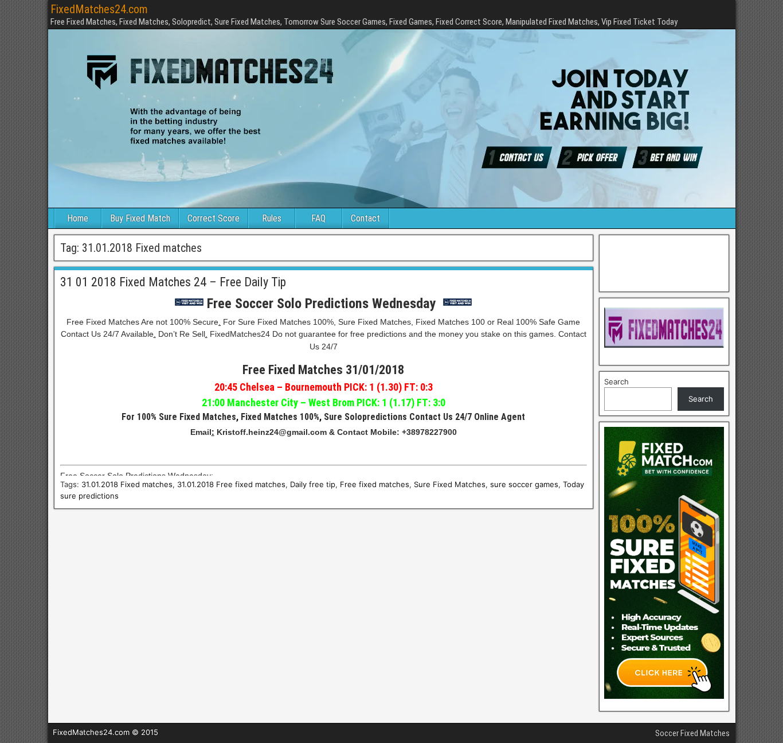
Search (616, 381)
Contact (365, 218)
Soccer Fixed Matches (692, 733)
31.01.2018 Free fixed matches (231, 484)
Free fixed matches (374, 484)
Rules (271, 218)
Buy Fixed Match (140, 218)
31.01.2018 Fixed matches (127, 484)
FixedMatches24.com (99, 9)
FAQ (318, 218)
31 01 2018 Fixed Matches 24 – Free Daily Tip (173, 282)
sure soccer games (524, 484)
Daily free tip (312, 484)
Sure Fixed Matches (450, 484)
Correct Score (213, 218)
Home (77, 218)
